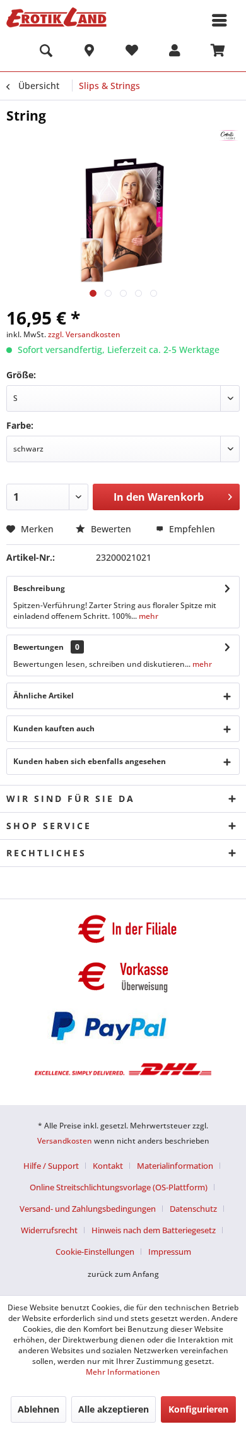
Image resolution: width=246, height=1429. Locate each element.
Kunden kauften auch (54, 728)
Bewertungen (38, 647)
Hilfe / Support (51, 1165)
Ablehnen (38, 1409)
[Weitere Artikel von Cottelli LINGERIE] (229, 135)
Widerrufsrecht (49, 1230)
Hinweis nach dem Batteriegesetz (153, 1230)
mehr (147, 616)
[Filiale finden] (89, 52)
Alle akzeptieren (113, 1409)
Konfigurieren (198, 1409)
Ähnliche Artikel (43, 695)
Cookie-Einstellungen (95, 1251)
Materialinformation (175, 1165)
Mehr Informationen (123, 1371)
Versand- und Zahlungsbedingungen (88, 1208)
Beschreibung (39, 588)
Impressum (169, 1251)
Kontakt (108, 1165)
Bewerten (111, 529)
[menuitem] (46, 52)
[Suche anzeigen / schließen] (46, 52)
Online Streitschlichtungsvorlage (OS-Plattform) (119, 1187)
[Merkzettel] (131, 52)
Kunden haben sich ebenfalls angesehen (89, 761)
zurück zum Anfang (123, 1274)
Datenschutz (193, 1208)
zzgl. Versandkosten (84, 334)
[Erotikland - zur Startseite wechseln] (56, 17)
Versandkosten (64, 1140)
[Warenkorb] (217, 52)
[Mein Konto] (174, 52)
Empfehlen (191, 529)
